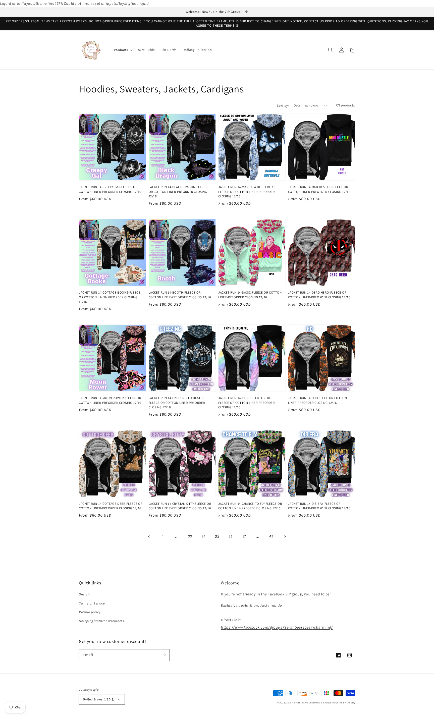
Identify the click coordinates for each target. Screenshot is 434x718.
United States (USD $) (98, 699)
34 (203, 536)
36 (230, 536)
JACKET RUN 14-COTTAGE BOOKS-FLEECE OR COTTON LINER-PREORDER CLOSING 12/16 (109, 297)
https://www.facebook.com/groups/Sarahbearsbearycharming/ (277, 627)
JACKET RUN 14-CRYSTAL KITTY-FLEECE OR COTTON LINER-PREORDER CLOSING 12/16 (180, 506)
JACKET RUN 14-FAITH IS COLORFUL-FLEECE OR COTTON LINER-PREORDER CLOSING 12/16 (246, 402)
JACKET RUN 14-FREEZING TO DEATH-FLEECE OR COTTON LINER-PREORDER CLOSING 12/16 (177, 402)
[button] (123, 50)
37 (244, 536)
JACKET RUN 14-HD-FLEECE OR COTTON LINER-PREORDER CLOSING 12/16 (317, 400)
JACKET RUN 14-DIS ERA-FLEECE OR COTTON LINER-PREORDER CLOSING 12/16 (319, 506)
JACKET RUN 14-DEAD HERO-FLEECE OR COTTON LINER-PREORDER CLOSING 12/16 (319, 294)
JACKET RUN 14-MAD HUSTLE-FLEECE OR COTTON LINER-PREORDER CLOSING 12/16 (319, 189)
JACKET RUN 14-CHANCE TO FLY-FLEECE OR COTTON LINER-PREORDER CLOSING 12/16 (250, 506)
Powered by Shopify (343, 702)
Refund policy (89, 612)
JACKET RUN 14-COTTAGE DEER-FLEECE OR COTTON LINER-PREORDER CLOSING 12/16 (111, 506)
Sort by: (283, 105)
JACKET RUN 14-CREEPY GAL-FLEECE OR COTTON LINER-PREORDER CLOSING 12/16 (110, 189)
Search (84, 594)
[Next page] (284, 536)
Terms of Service (92, 603)
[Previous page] (149, 536)
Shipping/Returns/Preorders (101, 621)
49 (271, 536)
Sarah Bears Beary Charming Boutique (309, 702)
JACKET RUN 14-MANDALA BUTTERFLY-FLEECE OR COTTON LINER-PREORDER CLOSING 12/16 (246, 191)
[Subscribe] (163, 654)
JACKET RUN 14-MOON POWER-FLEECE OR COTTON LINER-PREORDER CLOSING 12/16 (110, 400)
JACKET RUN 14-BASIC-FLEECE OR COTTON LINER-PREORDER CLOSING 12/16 (250, 294)
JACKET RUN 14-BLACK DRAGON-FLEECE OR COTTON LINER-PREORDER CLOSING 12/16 (178, 191)
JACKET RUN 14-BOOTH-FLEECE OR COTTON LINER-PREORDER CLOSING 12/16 (180, 294)
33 (190, 536)
